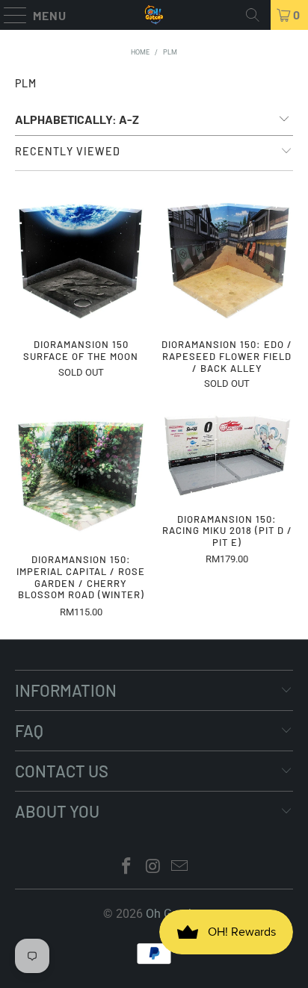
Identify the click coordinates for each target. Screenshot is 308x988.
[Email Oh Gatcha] (180, 867)
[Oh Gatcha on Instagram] (153, 867)
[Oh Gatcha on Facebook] (126, 867)
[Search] (252, 15)
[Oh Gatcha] (154, 15)
